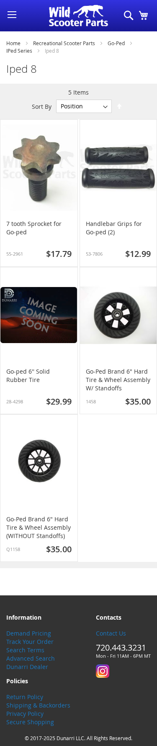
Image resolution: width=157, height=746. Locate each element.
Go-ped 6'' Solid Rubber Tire (28, 375)
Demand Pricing (28, 633)
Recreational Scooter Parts (64, 43)
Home (14, 43)
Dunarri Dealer (27, 667)
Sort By (41, 106)
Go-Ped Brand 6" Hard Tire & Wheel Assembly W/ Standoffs (118, 379)
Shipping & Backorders (38, 705)
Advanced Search (30, 658)
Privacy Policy (25, 714)
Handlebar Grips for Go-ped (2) (114, 228)
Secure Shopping (30, 722)
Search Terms (25, 650)
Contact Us (111, 633)
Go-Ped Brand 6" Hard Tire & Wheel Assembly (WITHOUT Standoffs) (38, 527)
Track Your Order (30, 642)
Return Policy (24, 697)
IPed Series (19, 50)
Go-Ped (117, 43)
